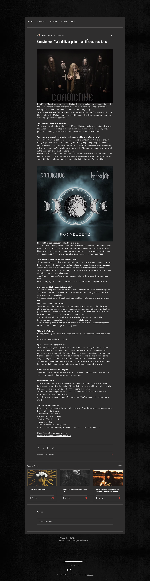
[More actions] (111, 35)
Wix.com (90, 575)
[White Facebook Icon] (67, 569)
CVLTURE (64, 21)
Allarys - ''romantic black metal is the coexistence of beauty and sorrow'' (107, 491)
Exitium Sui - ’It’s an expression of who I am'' (75, 491)
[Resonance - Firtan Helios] (42, 478)
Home (73, 21)
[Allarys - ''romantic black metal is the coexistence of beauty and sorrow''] (108, 478)
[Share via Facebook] (38, 448)
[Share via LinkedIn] (48, 448)
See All (120, 466)
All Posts (30, 21)
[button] (120, 21)
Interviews (53, 21)
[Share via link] (53, 448)
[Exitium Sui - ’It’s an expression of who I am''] (75, 478)
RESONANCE (41, 21)
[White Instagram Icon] (70, 569)
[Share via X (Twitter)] (43, 448)
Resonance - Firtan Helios (37, 490)
